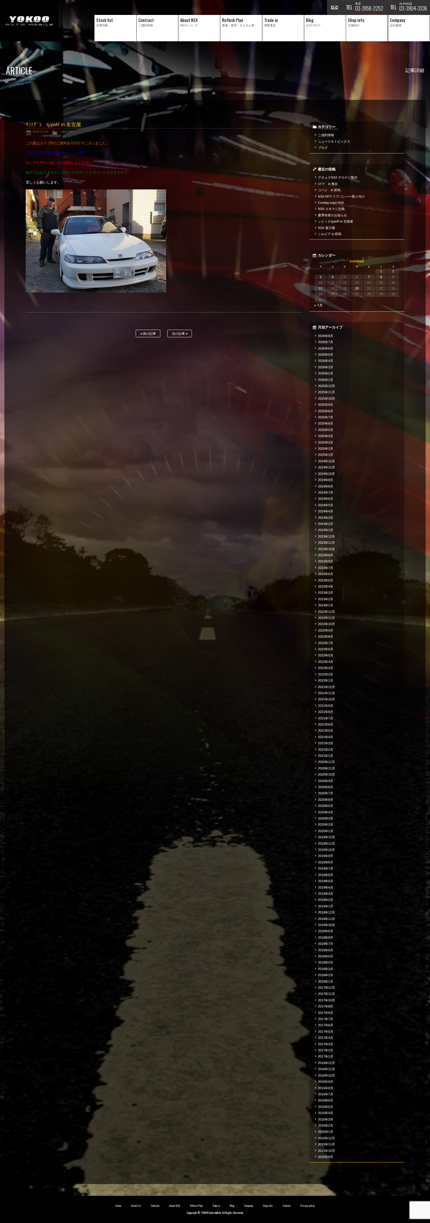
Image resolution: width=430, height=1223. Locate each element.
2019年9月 (325, 856)
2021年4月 (325, 737)
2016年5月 (325, 1107)
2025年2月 (325, 448)
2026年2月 (325, 373)
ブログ (323, 147)
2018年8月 (325, 937)
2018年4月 (325, 962)
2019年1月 (325, 906)
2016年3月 (325, 1119)
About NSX (174, 1206)
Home (118, 1206)
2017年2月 (325, 1050)
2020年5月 (325, 806)
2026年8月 (325, 336)
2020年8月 (325, 787)
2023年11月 (326, 542)
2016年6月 (325, 1100)
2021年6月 (325, 724)
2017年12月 (326, 987)
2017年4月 (325, 1037)
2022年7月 (325, 643)
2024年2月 (325, 524)
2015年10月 (326, 1150)
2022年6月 (325, 649)
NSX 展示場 (326, 228)
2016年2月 (325, 1125)
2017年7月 (325, 1019)
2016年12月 (326, 1063)
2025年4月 (325, 436)
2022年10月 (326, 624)
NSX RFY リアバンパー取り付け (341, 196)
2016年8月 (325, 1088)
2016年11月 (326, 1069)
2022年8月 (325, 636)
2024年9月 (325, 480)
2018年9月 (325, 931)
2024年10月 (326, 473)
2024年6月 (325, 498)
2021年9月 (325, 705)
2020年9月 (325, 781)
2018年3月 (325, 969)
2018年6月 (325, 950)
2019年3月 (325, 893)
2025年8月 (325, 411)
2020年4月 (325, 812)
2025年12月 (326, 386)
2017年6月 (325, 1025)
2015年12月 (326, 1138)
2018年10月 (326, 925)
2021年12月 (326, 687)
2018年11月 (326, 919)
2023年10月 (326, 549)
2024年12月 (326, 461)
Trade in (216, 1206)
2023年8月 (325, 561)
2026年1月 (325, 380)
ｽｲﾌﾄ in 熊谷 (328, 184)
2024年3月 (325, 517)
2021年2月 (325, 749)
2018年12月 (326, 912)
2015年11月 (326, 1144)
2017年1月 (325, 1056)
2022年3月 (325, 668)
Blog (232, 1206)
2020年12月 (326, 762)
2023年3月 (325, 592)
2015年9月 (325, 1157)
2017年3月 (325, 1044)
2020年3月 (325, 818)
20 (357, 288)
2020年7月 (325, 793)
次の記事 (179, 333)
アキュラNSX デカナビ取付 (337, 177)
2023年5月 (325, 580)
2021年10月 (326, 699)
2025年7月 (325, 417)
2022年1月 (325, 680)
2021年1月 (325, 755)
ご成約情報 (66, 131)
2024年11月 (326, 467)
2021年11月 (326, 693)
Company (248, 1206)
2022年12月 (326, 611)
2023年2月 (325, 599)
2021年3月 (325, 743)
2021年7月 (325, 718)
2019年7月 (325, 868)
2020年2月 (325, 824)
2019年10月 (326, 849)
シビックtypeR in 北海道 (335, 221)
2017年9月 (325, 1006)
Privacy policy (307, 1206)
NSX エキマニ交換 (331, 209)
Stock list (136, 1206)
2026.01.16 (40, 131)
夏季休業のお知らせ (332, 215)
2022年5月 (325, 655)
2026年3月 (325, 367)
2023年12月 (326, 536)
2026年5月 (325, 354)
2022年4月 (325, 661)
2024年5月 (325, 505)
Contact (286, 1206)
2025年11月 (326, 392)
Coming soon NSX (331, 202)
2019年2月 (325, 900)
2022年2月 (325, 674)
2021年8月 (325, 712)
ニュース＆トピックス (334, 141)
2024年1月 (325, 530)
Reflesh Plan (196, 1206)
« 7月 (318, 305)
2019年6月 (325, 875)
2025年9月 (325, 404)
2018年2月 (325, 975)
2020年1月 (325, 831)
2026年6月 (325, 348)
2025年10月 (326, 398)
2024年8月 (325, 486)
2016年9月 (325, 1081)
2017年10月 (326, 1000)
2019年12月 (326, 837)
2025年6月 (325, 423)
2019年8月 (325, 862)
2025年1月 (325, 454)
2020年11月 (326, 768)
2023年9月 (325, 555)
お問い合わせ (334, 7)
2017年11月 (326, 993)
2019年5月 (325, 881)
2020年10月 (326, 774)
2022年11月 (326, 618)
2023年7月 (325, 567)
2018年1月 (325, 981)
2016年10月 (326, 1075)
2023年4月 (325, 586)
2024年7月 (325, 492)
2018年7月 (325, 943)
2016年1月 (325, 1131)
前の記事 (149, 333)
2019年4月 (325, 887)
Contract (155, 1206)
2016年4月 (325, 1113)
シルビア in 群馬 (329, 234)
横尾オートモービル (29, 20)
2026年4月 (325, 360)
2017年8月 (325, 1013)
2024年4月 (325, 511)
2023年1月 (325, 605)
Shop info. (268, 1206)
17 (320, 288)
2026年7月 (325, 342)
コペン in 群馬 (329, 190)
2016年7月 (325, 1094)
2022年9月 (325, 630)
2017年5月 (325, 1031)
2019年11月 (326, 843)
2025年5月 (325, 430)
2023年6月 (325, 574)
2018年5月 (325, 956)
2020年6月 (325, 799)
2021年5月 (325, 730)
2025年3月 (325, 442)
